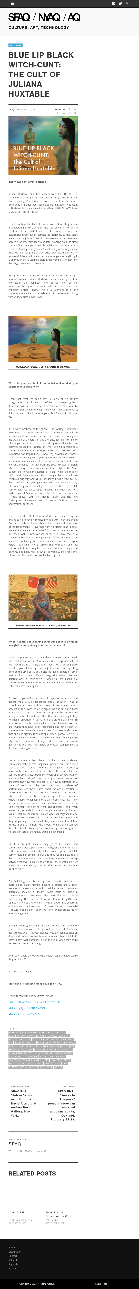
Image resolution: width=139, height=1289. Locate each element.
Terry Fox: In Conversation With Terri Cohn (58, 1216)
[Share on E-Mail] (75, 113)
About (11, 1247)
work (38, 1067)
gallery (43, 1039)
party (57, 1053)
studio (57, 1063)
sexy (52, 1060)
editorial (64, 1035)
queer (28, 1056)
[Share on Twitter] (75, 109)
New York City (55, 1049)
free (34, 1039)
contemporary (29, 1035)
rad (36, 1056)
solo (40, 1063)
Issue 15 (13, 1046)
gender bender (64, 1039)
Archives (13, 1268)
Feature (15, 45)
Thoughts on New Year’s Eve (25, 1014)
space (47, 1063)
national (27, 1049)
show (67, 1060)
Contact (12, 1255)
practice (68, 1053)
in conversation (46, 1042)
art (44, 1032)
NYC (41, 1053)
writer (58, 1067)
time (64, 1063)
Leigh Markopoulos (20, 1220)
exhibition (25, 1039)
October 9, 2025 (17, 1223)
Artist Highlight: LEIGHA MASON (27, 1008)
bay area (14, 1035)
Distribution (14, 1251)
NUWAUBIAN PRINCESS (20, 1053)
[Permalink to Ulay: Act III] (24, 1191)
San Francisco (57, 1056)
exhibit (13, 1039)
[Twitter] (120, 3)
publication (16, 1056)
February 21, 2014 (26, 109)
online (48, 1053)
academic (14, 1032)
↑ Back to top (101, 1283)
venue (29, 1067)
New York (39, 1049)
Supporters (14, 1264)
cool (43, 1035)
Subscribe (13, 1260)
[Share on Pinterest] (57, 113)
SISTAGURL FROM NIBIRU (22, 1063)
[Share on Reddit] (69, 113)
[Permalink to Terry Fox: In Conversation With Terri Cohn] (62, 1191)
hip (11, 1042)
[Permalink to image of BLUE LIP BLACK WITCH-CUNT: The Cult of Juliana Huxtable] (43, 145)
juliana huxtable (49, 1046)
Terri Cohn (52, 1220)
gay (52, 1039)
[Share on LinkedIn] (63, 113)
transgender (16, 1067)
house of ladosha (25, 1042)
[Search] (12, 3)
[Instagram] (114, 3)
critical (52, 1035)
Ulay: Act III (16, 1212)
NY (35, 1053)
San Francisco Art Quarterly (26, 1060)
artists (61, 1032)
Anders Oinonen (31, 1032)
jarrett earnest (29, 1046)
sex (47, 1060)
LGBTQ (64, 1046)
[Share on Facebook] (69, 109)
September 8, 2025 (56, 1223)
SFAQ (59, 1060)
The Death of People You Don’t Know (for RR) (35, 1002)
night (68, 1049)
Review (43, 1056)
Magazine (14, 1049)
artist (51, 1032)
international (66, 1042)
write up (48, 1067)
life (72, 1046)
